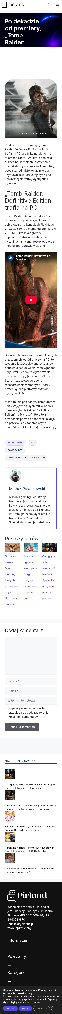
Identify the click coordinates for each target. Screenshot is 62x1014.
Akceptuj (10, 1008)
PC (32, 442)
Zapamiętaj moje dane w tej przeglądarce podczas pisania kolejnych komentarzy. (28, 712)
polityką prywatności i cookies (24, 1002)
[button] (48, 5)
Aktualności (15, 442)
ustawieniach (40, 999)
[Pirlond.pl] (14, 5)
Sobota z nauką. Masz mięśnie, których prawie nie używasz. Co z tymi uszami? (11, 580)
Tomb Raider (14, 450)
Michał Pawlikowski (27, 488)
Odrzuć (25, 1008)
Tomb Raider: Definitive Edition (26, 457)
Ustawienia (42, 1008)
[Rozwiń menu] (9, 949)
